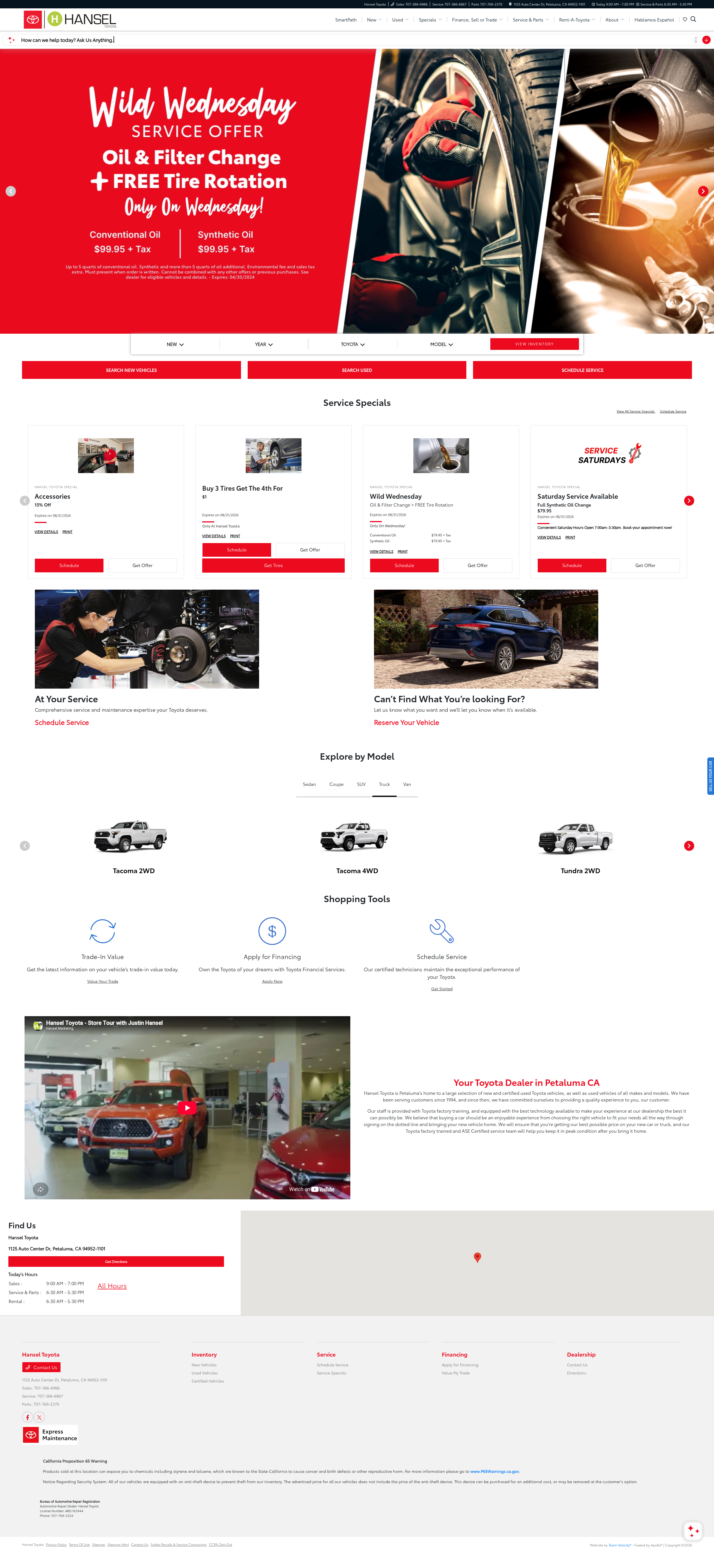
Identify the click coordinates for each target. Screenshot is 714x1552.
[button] (477, 1258)
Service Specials (331, 1373)
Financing (454, 1354)
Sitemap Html (118, 1544)
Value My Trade (456, 1373)
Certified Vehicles (208, 1381)
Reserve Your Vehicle (406, 722)
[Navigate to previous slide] (4, 191)
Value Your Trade (102, 981)
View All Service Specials (636, 411)
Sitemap (98, 1544)
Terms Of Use (79, 1544)
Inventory (204, 1354)
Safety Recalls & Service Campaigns (179, 1544)
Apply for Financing (460, 1364)
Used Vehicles (205, 1373)
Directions (576, 1373)
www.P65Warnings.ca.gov (495, 1471)
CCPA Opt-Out (220, 1544)
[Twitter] (39, 1417)
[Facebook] (27, 1417)
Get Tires (273, 565)
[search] (693, 19)
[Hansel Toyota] (70, 18)
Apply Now (272, 981)
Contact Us (44, 1367)
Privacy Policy (56, 1544)
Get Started (442, 988)
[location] (510, 4)
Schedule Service (673, 411)
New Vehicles (204, 1364)
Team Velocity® (620, 1545)
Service (326, 1354)
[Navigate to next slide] (710, 191)
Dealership (581, 1354)
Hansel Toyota (33, 1544)
